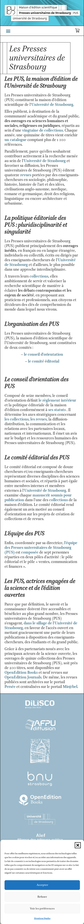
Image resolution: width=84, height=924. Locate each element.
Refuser (42, 896)
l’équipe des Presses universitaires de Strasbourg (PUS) (41, 548)
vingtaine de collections (42, 130)
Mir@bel (70, 687)
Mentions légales (42, 918)
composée (30, 552)
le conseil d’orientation (43, 354)
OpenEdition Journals (23, 677)
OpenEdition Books (21, 673)
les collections (17, 419)
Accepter (42, 885)
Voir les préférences (42, 908)
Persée (10, 687)
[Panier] (77, 30)
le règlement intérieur (57, 400)
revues (25, 175)
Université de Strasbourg (52, 105)
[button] (78, 845)
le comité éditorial (43, 361)
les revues (38, 419)
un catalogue (15, 140)
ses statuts (57, 410)
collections (39, 276)
